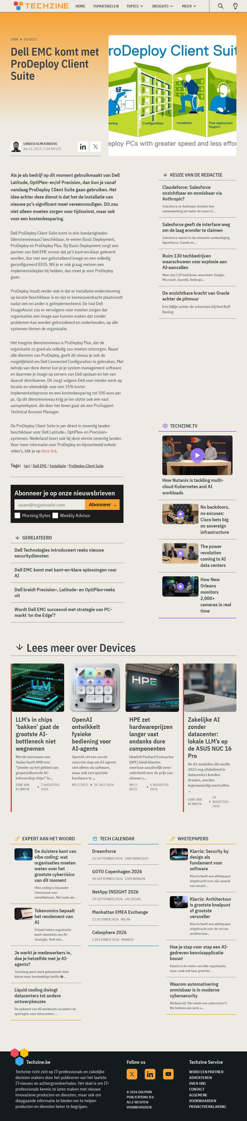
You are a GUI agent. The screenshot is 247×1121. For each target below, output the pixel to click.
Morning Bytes (36, 515)
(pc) (27, 465)
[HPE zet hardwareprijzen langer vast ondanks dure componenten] (152, 688)
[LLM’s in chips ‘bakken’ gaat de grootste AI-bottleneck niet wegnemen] (38, 688)
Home (80, 6)
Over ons (197, 1083)
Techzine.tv (184, 425)
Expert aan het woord (48, 838)
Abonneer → (103, 504)
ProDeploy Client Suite (86, 465)
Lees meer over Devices (81, 648)
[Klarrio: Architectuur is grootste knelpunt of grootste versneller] (179, 916)
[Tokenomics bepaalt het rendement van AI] (23, 925)
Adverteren (200, 1077)
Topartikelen (106, 6)
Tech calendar (117, 838)
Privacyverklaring (207, 1106)
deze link (49, 451)
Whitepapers (193, 838)
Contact (196, 1089)
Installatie (58, 465)
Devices (30, 39)
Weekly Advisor (75, 515)
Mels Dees (80, 785)
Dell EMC (40, 465)
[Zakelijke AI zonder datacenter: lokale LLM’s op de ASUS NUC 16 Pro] (210, 688)
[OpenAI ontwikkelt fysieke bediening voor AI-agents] (95, 688)
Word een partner (206, 1071)
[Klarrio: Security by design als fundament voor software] (179, 868)
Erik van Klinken (22, 787)
